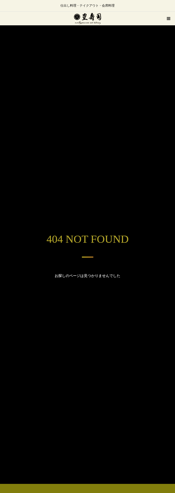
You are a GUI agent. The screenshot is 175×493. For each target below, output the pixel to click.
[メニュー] (168, 18)
